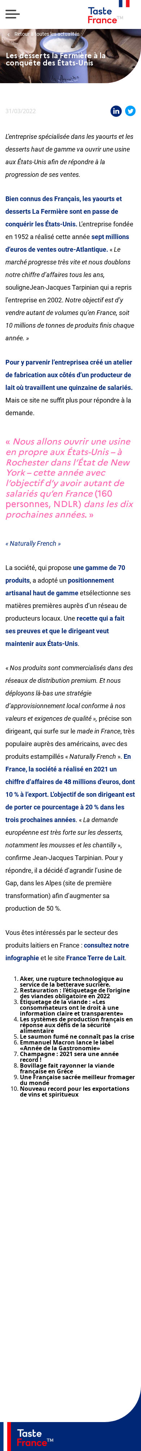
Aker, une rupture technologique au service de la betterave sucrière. (71, 981)
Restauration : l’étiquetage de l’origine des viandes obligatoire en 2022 (75, 993)
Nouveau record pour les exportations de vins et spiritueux (74, 1091)
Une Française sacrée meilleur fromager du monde (77, 1080)
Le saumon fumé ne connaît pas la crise (77, 1037)
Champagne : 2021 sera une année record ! (69, 1057)
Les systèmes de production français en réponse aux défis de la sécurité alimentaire (76, 1025)
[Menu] (12, 14)
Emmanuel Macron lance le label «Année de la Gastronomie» (67, 1045)
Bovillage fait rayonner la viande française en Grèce (67, 1068)
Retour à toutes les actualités (46, 34)
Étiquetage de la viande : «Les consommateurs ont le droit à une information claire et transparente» (71, 1007)
